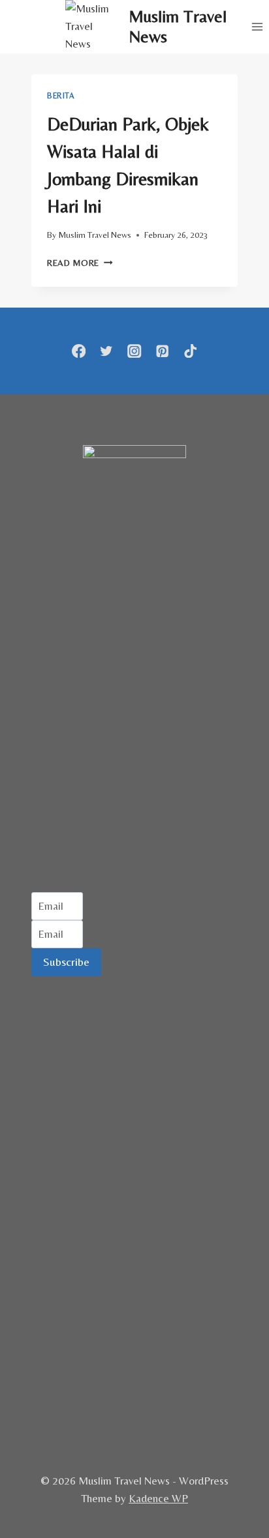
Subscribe (66, 961)
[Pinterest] (162, 351)
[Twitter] (107, 351)
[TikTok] (190, 351)
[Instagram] (135, 351)
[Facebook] (79, 351)
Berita (60, 95)
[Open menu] (257, 26)
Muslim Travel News (94, 234)
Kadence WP (158, 1498)
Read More (80, 262)
